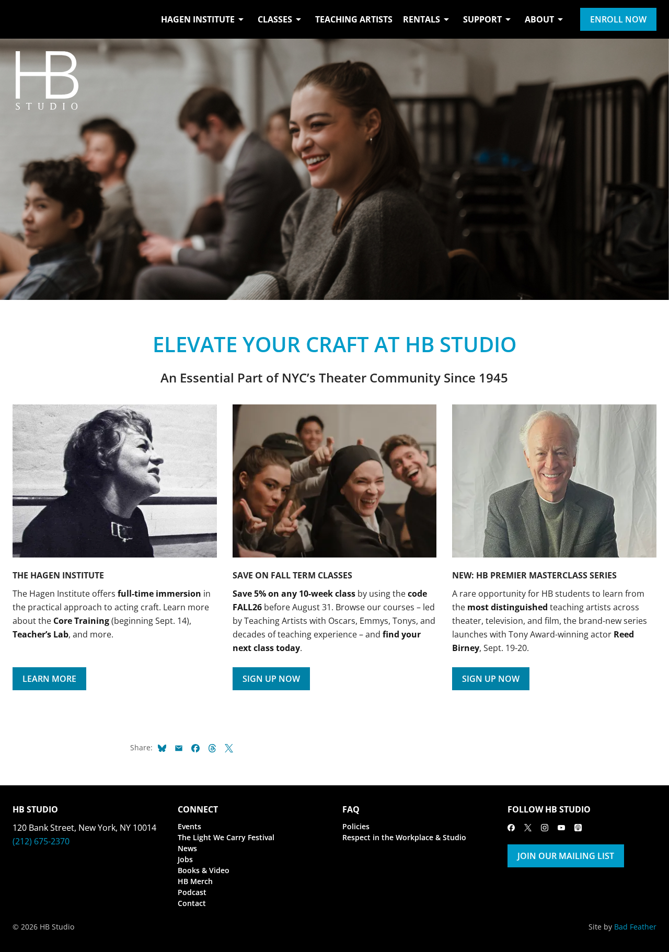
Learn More (49, 678)
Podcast (192, 892)
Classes (275, 19)
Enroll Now (618, 19)
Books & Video (203, 870)
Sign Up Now (271, 678)
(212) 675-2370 (41, 841)
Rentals (421, 19)
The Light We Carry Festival (226, 837)
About (539, 19)
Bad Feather (635, 927)
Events (189, 826)
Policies (356, 826)
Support (482, 19)
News (187, 848)
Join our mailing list (565, 856)
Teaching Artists (354, 19)
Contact (192, 903)
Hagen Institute (198, 19)
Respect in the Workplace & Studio (404, 837)
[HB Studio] (23, 19)
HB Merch (195, 881)
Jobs (185, 859)
